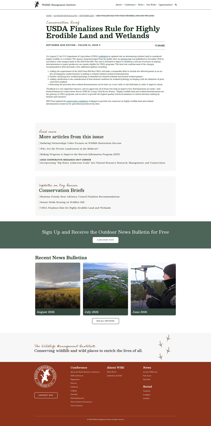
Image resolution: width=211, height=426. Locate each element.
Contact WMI (46, 395)
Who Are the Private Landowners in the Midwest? (69, 148)
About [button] (118, 4)
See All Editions (105, 321)
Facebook (146, 391)
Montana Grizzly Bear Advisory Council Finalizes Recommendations (80, 196)
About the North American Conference (85, 372)
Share (161, 46)
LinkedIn (146, 398)
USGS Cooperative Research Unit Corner (65, 160)
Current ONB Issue (150, 372)
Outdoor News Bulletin (65, 16)
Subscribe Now (105, 240)
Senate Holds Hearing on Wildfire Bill (62, 202)
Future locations (77, 406)
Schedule (74, 394)
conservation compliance (77, 101)
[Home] (38, 4)
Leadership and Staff (114, 376)
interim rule (126, 58)
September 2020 (86, 16)
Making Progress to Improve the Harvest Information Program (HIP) (80, 154)
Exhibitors (74, 387)
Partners (74, 383)
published (103, 56)
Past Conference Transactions (81, 402)
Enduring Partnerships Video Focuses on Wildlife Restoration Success (80, 143)
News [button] (140, 4)
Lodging (74, 391)
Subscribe (146, 379)
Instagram (146, 395)
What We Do (111, 372)
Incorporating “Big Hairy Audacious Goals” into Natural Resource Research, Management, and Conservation (102, 162)
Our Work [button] (151, 4)
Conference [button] (130, 4)
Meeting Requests (77, 398)
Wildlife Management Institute (59, 4)
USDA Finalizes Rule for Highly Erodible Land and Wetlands (75, 207)
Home (49, 16)
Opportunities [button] (165, 4)
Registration (75, 379)
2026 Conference (77, 376)
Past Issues (147, 376)
